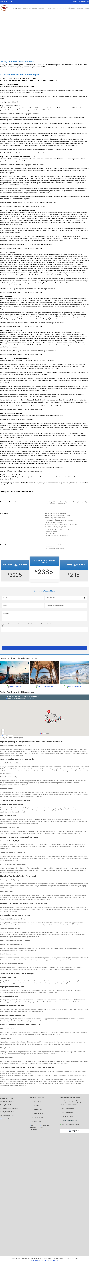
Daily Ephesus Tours (36, 1109)
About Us (71, 8)
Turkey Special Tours (7, 1115)
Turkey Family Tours (7, 1105)
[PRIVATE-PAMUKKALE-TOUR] (74, 672)
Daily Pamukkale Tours (37, 1113)
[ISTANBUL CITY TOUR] (14, 687)
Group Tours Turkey (7, 1102)
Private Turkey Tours (7, 1098)
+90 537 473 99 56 (68, 1112)
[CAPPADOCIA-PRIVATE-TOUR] (14, 672)
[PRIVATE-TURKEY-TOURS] (44, 685)
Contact (80, 8)
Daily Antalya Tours (36, 1117)
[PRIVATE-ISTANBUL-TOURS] (44, 687)
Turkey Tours (16, 8)
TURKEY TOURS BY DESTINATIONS (34, 8)
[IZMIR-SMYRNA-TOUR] (74, 687)
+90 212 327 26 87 (67, 1116)
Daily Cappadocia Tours (38, 1105)
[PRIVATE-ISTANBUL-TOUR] (15, 685)
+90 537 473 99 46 (6, 1)
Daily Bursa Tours (36, 1121)
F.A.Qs (87, 8)
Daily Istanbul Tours (36, 1101)
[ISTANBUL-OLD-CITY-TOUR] (44, 672)
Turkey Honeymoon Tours (9, 1108)
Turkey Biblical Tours (7, 1112)
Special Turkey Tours (37, 1097)
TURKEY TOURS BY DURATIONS (56, 8)
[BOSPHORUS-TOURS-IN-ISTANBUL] (74, 685)
